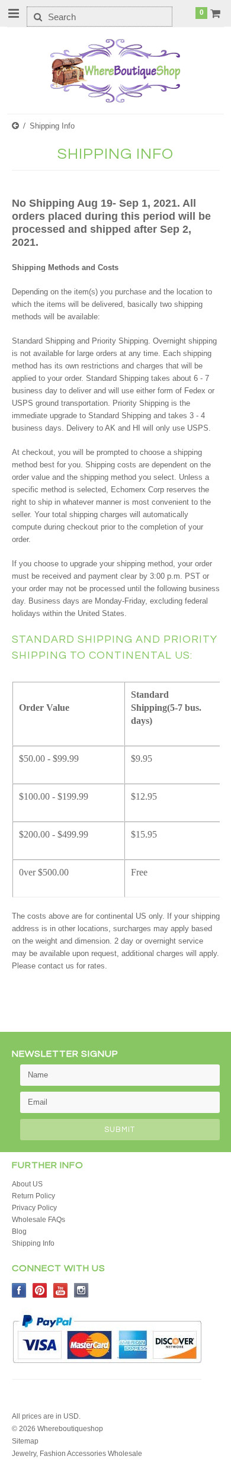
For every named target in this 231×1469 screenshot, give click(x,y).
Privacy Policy (34, 1208)
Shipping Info (33, 1243)
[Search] (37, 16)
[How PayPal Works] (106, 1369)
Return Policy (33, 1196)
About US (27, 1184)
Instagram (81, 1290)
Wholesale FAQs (38, 1219)
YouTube (60, 1290)
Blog (19, 1231)
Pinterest (40, 1290)
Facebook (19, 1290)
